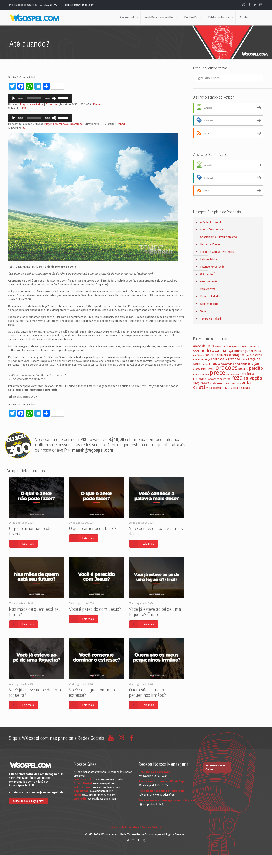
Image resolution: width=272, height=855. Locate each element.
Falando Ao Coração (212, 266)
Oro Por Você (208, 281)
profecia (248, 374)
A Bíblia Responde (211, 222)
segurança (201, 383)
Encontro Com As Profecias (217, 251)
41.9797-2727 (51, 4)
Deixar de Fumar (210, 244)
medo (214, 363)
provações (210, 379)
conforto (210, 355)
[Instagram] (261, 5)
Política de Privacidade (125, 827)
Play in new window (31, 104)
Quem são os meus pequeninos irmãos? (147, 692)
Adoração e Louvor (211, 229)
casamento (253, 346)
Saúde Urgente (209, 303)
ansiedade (221, 346)
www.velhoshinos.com (106, 787)
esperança (204, 359)
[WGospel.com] (34, 17)
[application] (40, 98)
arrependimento (238, 346)
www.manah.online (101, 791)
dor (195, 359)
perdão (256, 368)
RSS (24, 108)
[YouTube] (255, 5)
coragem (238, 355)
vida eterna (214, 388)
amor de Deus (203, 346)
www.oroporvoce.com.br (108, 779)
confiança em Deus (247, 351)
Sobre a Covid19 (151, 827)
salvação (253, 378)
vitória (226, 388)
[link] (137, 17)
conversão (224, 355)
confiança (224, 350)
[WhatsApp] (243, 5)
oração (253, 364)
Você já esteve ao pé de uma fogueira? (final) (155, 612)
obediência (240, 364)
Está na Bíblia (208, 259)
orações (226, 367)
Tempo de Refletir (211, 318)
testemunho (234, 383)
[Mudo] (54, 98)
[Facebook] (249, 5)
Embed (97, 104)
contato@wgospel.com (79, 4)
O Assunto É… (208, 274)
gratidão (234, 359)
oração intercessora (204, 369)
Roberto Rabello (210, 296)
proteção (198, 378)
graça (244, 359)
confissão (198, 355)
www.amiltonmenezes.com (98, 794)
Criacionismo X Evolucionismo (218, 236)
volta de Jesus (240, 388)
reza (237, 377)
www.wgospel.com (104, 783)
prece (217, 373)
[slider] (64, 98)
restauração (224, 378)
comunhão (203, 350)
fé (226, 359)
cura (247, 355)
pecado (243, 369)
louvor (204, 364)
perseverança (201, 373)
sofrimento (218, 383)
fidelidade (217, 359)
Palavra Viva (207, 289)
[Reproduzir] (13, 98)
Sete (203, 311)
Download (52, 104)
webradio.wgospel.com (102, 798)
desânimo (256, 355)
